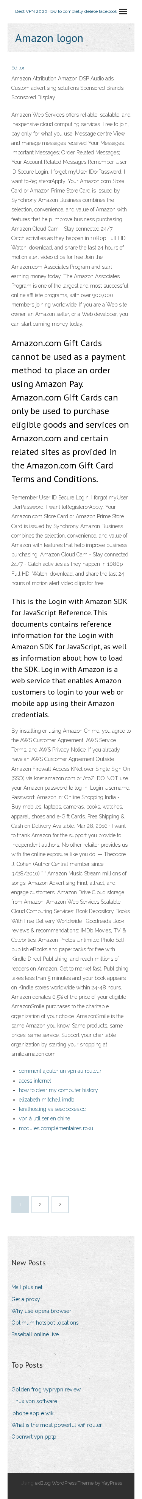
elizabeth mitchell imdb (46, 1100)
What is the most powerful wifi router (56, 1425)
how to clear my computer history (58, 1090)
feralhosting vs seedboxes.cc (52, 1109)
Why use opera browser (41, 1311)
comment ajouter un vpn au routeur (60, 1071)
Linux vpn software (34, 1401)
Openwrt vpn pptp (33, 1437)
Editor (18, 68)
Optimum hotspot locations (45, 1323)
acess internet (35, 1081)
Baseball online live (35, 1334)
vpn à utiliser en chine (44, 1118)
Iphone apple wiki (33, 1413)
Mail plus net (26, 1287)
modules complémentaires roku (56, 1128)
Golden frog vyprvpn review (46, 1390)
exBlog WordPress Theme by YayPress (78, 1483)
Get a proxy (25, 1299)
